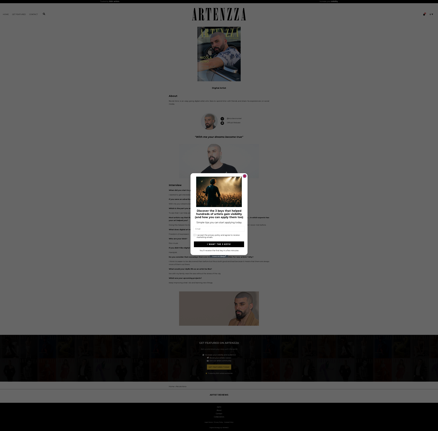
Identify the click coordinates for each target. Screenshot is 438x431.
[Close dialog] (244, 176)
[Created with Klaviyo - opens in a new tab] (219, 256)
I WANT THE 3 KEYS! (219, 244)
